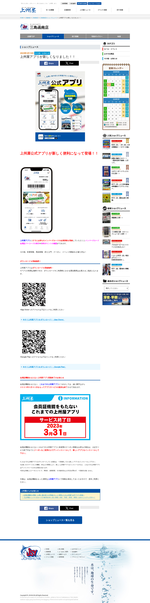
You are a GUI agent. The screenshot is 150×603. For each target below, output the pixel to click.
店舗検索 (48, 551)
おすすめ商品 (109, 54)
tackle (60, 599)
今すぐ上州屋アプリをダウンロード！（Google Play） (44, 367)
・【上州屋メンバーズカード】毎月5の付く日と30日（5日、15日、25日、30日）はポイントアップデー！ (58, 497)
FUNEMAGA (64, 597)
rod (64, 599)
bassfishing (37, 599)
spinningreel (69, 599)
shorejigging (45, 599)
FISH (57, 597)
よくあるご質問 (63, 551)
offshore (52, 599)
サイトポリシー (76, 554)
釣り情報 (61, 549)
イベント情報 (49, 557)
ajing (31, 599)
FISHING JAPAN (49, 597)
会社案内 (74, 551)
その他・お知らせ (110, 59)
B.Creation (31, 597)
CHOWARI (40, 597)
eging (28, 599)
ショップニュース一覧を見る (60, 520)
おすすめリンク (76, 549)
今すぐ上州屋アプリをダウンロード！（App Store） (44, 320)
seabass (23, 599)
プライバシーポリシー (78, 557)
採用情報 (61, 557)
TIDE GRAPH (74, 597)
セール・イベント (110, 49)
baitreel (75, 599)
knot (56, 599)
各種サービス (63, 554)
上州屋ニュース (50, 554)
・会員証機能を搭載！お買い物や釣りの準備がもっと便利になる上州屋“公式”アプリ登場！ (53, 495)
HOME (47, 549)
